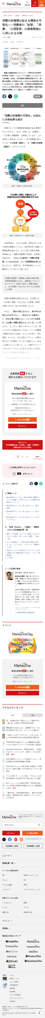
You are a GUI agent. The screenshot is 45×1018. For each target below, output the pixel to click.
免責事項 (12, 988)
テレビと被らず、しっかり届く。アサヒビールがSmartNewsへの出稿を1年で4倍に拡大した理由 (24, 777)
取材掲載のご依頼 (33, 846)
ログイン (23, 426)
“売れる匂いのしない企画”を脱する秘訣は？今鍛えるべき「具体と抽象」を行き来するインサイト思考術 (24, 768)
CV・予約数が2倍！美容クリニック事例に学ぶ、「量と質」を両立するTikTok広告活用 (23, 721)
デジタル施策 (7, 885)
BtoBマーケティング (31, 875)
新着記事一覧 (7, 863)
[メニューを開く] (3, 3)
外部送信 (12, 1001)
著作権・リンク (14, 978)
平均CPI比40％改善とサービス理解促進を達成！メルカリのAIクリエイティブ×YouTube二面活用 (23, 743)
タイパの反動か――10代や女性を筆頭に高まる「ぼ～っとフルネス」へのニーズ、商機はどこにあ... (23, 544)
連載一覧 (5, 912)
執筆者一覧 (28, 912)
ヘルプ (12, 975)
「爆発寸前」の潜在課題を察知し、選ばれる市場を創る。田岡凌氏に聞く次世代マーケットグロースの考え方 (24, 795)
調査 (25, 902)
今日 (12, 715)
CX (25, 880)
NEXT (37, 457)
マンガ (4, 907)
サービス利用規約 (15, 995)
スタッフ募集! (14, 982)
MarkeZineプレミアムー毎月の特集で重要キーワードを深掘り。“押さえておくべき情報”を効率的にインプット (23, 499)
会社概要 (12, 991)
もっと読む (9, 557)
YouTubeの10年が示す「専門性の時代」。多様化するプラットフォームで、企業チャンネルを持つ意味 (24, 751)
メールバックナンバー (24, 414)
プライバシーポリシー (16, 998)
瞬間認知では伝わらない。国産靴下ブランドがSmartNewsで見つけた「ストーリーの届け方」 (23, 729)
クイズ (26, 907)
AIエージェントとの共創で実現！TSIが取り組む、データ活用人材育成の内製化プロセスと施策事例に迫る (24, 785)
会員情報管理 (14, 985)
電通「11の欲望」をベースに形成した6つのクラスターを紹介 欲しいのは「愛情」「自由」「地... (23, 536)
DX (3, 875)
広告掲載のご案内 (11, 846)
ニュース (6, 855)
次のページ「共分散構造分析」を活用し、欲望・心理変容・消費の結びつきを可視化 (22, 444)
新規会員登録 (23, 420)
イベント (6, 920)
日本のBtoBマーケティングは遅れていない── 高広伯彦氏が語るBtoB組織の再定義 (23, 760)
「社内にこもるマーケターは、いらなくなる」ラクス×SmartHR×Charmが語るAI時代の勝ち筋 (24, 736)
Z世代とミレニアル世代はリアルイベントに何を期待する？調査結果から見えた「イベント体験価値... (23, 552)
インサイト (20, 42)
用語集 (5, 928)
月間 (32, 715)
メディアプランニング (32, 889)
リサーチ (5, 42)
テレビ (4, 880)
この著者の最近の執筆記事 (24, 612)
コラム (12, 42)
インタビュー (7, 902)
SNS (25, 885)
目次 (22, 105)
